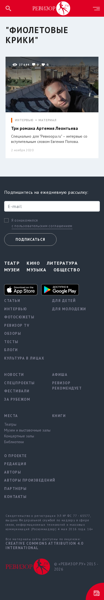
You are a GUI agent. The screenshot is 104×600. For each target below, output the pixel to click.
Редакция (15, 464)
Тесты (11, 341)
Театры (10, 424)
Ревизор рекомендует (67, 386)
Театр (12, 263)
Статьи (12, 300)
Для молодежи (69, 309)
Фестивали (17, 391)
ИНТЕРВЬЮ (24, 120)
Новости (14, 374)
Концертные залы (19, 435)
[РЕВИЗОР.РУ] (51, 8)
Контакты (15, 496)
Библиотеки (14, 441)
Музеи (12, 269)
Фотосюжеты (19, 317)
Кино (33, 263)
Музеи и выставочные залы (24, 430)
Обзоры (12, 333)
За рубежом (17, 399)
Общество (67, 269)
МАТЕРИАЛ (48, 120)
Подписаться (30, 239)
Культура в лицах (24, 358)
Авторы (12, 472)
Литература (62, 263)
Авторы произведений (24, 480)
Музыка (37, 269)
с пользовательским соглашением (42, 226)
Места (11, 415)
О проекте (15, 455)
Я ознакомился (24, 220)
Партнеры (15, 488)
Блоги (11, 350)
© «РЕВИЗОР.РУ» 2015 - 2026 (76, 567)
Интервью (15, 309)
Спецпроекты (19, 383)
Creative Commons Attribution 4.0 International (44, 545)
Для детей (64, 300)
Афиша (60, 374)
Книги (59, 415)
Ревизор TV (16, 325)
